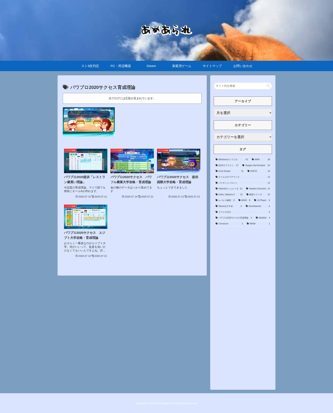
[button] (268, 86)
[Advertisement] (243, 254)
